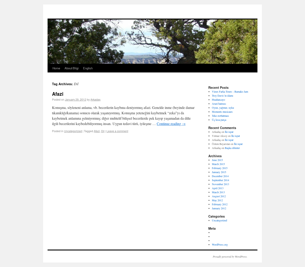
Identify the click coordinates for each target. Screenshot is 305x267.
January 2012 (219, 208)
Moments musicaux (222, 111)
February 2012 (220, 204)
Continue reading (171, 123)
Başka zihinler (232, 148)
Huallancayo (218, 99)
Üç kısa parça (219, 119)
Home (56, 68)
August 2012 (219, 196)
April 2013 (218, 188)
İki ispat (229, 132)
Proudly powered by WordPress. (230, 256)
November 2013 (220, 184)
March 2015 (218, 164)
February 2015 (220, 168)
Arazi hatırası (219, 103)
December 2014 (220, 176)
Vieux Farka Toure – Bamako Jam (230, 91)
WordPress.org (220, 244)
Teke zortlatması (220, 115)
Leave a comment (117, 131)
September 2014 (220, 180)
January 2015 (219, 172)
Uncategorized (73, 131)
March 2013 (218, 192)
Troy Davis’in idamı (222, 95)
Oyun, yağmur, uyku (223, 107)
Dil (102, 131)
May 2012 (217, 200)
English (88, 68)
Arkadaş (95, 99)
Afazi (57, 93)
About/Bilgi (72, 68)
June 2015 (217, 160)
